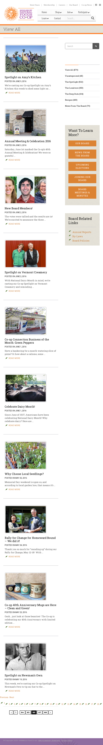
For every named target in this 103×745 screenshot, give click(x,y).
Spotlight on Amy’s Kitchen (23, 77)
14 (74, 704)
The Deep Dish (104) (74, 94)
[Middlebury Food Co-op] (19, 14)
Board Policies (80, 240)
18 (98, 704)
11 (56, 704)
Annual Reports (81, 232)
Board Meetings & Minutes (82, 192)
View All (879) (71, 70)
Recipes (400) (71, 100)
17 (92, 704)
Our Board (73, 5)
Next (11, 697)
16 (86, 704)
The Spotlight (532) (74, 82)
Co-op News (87, 5)
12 (62, 704)
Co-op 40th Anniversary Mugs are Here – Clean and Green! (30, 606)
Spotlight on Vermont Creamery (26, 272)
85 (28, 712)
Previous (4, 697)
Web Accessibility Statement (49, 740)
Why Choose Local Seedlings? (24, 474)
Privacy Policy (66, 740)
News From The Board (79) (77, 106)
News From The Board (82, 154)
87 (39, 712)
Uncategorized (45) (74, 76)
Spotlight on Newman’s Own (24, 675)
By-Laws (77, 236)
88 (45, 712)
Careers (62, 5)
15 (80, 704)
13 (68, 704)
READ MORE (14, 93)
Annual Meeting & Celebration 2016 (28, 141)
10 (51, 704)
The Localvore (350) (74, 88)
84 (22, 712)
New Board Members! (18, 208)
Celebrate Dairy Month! (20, 406)
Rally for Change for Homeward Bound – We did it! (30, 539)
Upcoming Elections (82, 166)
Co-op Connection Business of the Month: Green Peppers (27, 341)
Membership (49, 5)
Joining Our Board (82, 179)
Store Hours (35, 5)
